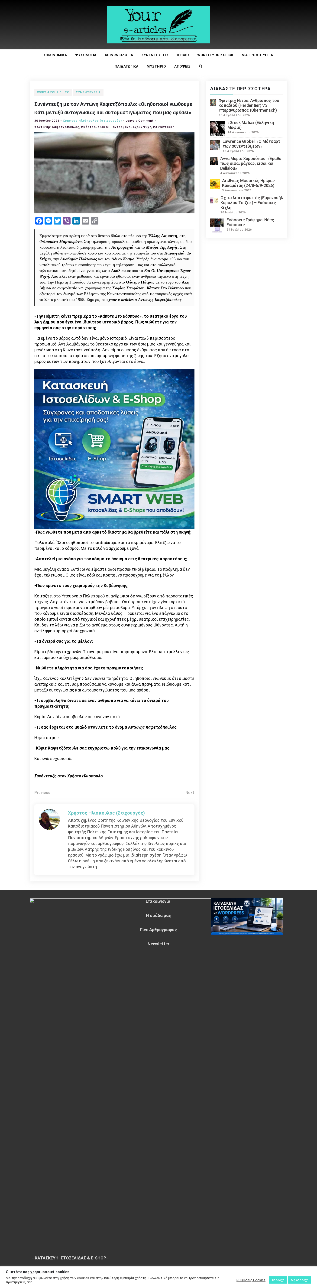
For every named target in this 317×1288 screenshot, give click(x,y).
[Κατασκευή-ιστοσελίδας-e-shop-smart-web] (114, 448)
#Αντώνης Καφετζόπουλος (56, 127)
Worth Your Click (215, 55)
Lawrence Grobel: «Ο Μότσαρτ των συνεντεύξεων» (251, 144)
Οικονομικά (55, 55)
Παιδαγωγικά (127, 66)
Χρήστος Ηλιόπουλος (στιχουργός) (92, 120)
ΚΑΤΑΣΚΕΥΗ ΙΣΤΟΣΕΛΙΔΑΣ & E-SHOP (70, 1257)
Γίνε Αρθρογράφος (158, 929)
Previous (42, 792)
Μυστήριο (156, 66)
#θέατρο (88, 127)
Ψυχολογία (86, 55)
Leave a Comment (140, 120)
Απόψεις (182, 66)
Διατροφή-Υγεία (257, 55)
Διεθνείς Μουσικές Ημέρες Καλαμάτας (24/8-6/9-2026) (248, 183)
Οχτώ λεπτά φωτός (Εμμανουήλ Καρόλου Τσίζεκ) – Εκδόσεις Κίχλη (251, 202)
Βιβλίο (183, 55)
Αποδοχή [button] (278, 1280)
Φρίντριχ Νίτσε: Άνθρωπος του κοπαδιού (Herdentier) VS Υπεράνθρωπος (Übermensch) (249, 105)
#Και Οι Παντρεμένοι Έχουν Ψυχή (124, 127)
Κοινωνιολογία (119, 55)
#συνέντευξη (164, 127)
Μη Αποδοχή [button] (299, 1280)
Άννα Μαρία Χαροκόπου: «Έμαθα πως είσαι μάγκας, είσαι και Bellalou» (250, 163)
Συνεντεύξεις (154, 55)
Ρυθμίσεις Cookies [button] (250, 1280)
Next (189, 792)
